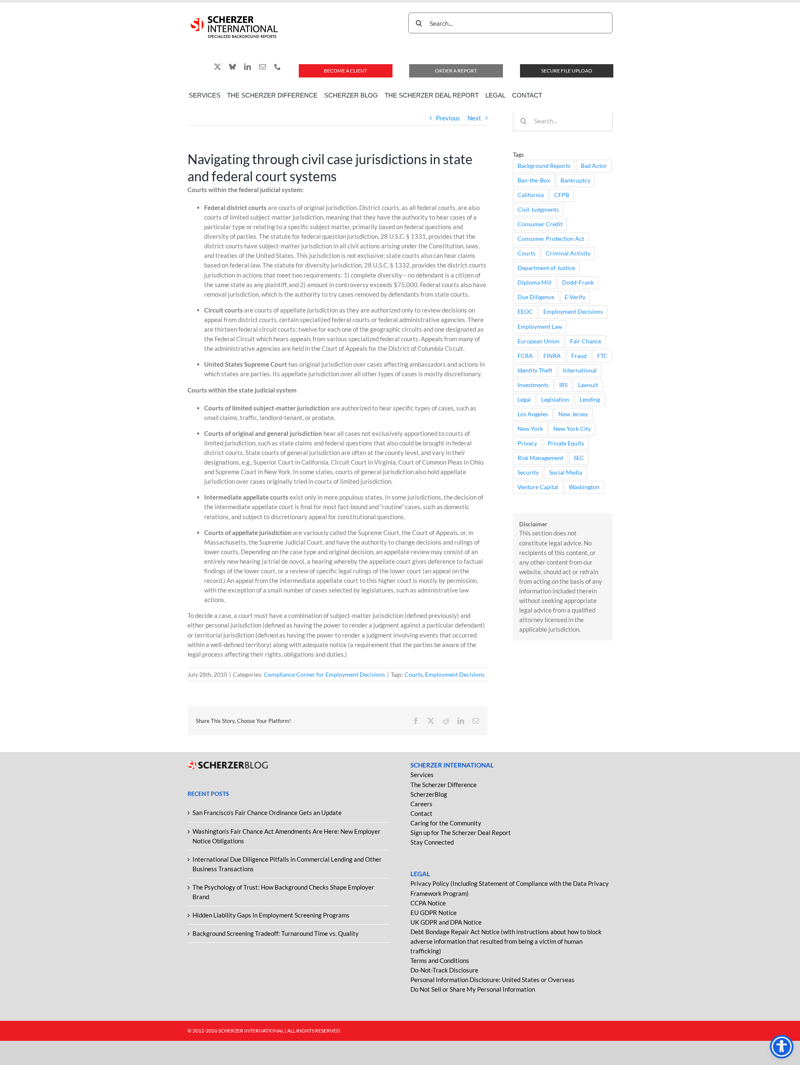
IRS (563, 385)
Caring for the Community (445, 823)
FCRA (525, 355)
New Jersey (573, 414)
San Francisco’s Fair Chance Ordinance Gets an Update (267, 812)
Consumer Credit (540, 224)
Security (528, 472)
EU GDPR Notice (433, 912)
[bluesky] (232, 66)
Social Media (565, 472)
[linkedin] (247, 66)
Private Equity (566, 443)
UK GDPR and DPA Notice (446, 922)
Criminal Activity (568, 253)
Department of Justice (546, 268)
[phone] (277, 66)
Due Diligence (536, 297)
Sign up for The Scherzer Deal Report (460, 832)
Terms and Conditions (439, 960)
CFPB (561, 195)
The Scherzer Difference (443, 784)
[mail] (262, 66)
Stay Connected (432, 842)
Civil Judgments (538, 209)
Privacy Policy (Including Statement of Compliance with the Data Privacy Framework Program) (509, 888)
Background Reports (544, 165)
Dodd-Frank (578, 282)
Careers (421, 804)
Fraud (579, 355)
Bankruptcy (575, 180)
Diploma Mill (535, 282)
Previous (448, 118)
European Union (539, 341)
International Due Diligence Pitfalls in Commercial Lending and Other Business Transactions (287, 863)
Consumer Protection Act (551, 238)
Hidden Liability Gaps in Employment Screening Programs (271, 915)
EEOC (525, 311)
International (580, 370)
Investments (533, 385)
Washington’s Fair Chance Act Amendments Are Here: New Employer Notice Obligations (286, 836)
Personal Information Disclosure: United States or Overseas (492, 979)
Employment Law (540, 326)
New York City (572, 428)
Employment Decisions (455, 674)
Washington (584, 487)
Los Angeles (533, 414)
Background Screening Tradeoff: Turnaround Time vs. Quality (275, 933)
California (531, 195)
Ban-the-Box (534, 180)
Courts (413, 674)
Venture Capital (538, 487)
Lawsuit (588, 385)
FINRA (552, 355)
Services (422, 774)
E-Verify (575, 297)
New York (530, 428)
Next (474, 118)
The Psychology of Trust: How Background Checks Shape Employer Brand (283, 891)
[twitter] (217, 66)
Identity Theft (535, 370)
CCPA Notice (428, 903)
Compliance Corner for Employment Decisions (324, 674)
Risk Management (540, 458)
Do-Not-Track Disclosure (444, 970)
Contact (421, 813)
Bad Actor (594, 165)
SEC (579, 458)
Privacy (527, 443)
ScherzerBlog (428, 794)
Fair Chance (585, 341)
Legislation (555, 399)
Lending (590, 399)
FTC (602, 355)
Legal (524, 399)
